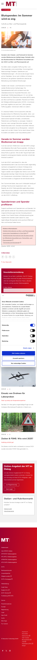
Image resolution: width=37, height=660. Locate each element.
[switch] (31, 330)
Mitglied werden (5, 576)
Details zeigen (27, 348)
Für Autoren (4, 624)
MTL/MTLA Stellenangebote (9, 557)
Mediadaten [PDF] (26, 643)
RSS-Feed (4, 621)
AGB (23, 642)
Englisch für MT (5, 590)
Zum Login (9, 489)
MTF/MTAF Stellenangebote (8, 554)
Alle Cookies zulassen (18, 353)
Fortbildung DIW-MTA (7, 596)
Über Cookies (25, 638)
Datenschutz (25, 636)
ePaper (24, 645)
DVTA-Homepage (6, 579)
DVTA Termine (5, 593)
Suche (3, 618)
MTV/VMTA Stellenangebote (9, 562)
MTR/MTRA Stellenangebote (9, 559)
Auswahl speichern (18, 358)
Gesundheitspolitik (6, 9)
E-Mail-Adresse (7, 287)
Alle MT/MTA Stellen (6, 551)
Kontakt (3, 607)
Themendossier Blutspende (11, 243)
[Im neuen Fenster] (6, 650)
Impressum (25, 632)
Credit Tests (4, 587)
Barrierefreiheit (26, 640)
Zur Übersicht (7, 262)
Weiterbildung (5, 584)
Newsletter (25, 634)
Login (2, 612)
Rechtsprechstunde (6, 570)
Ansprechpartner (5, 573)
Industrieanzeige (9, 511)
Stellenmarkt (8, 509)
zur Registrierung (11, 485)
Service (3, 600)
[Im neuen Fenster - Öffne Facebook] (2, 650)
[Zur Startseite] (11, 4)
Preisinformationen (6, 604)
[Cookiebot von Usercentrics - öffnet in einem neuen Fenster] (27, 295)
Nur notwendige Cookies (18, 363)
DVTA (2, 567)
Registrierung (4, 609)
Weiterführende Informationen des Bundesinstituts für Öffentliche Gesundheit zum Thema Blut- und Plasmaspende (18, 238)
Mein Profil (4, 615)
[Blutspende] (16, 39)
